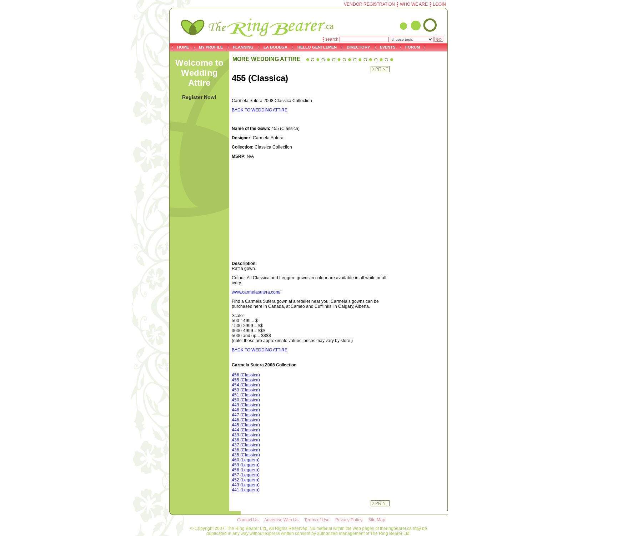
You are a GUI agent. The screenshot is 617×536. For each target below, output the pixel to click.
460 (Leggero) (246, 459)
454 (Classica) (246, 384)
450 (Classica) (246, 399)
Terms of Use (317, 519)
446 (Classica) (246, 419)
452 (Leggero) (246, 479)
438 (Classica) (246, 439)
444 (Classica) (246, 429)
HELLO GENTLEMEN (317, 47)
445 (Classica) (246, 424)
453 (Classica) (246, 389)
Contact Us (248, 519)
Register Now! (199, 97)
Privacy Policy (348, 519)
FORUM (412, 47)
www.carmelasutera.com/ (256, 292)
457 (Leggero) (246, 474)
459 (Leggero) (246, 464)
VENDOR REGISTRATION (369, 4)
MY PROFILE (211, 47)
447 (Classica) (246, 414)
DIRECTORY (358, 47)
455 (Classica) (246, 379)
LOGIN (439, 4)
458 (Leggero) (246, 469)
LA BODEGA (275, 47)
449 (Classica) (246, 404)
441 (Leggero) (246, 489)
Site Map (376, 519)
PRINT (380, 69)
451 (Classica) (246, 394)
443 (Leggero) (246, 484)
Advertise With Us (281, 519)
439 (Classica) (246, 434)
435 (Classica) (246, 454)
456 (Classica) (246, 374)
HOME (183, 47)
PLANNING (243, 47)
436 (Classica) (246, 449)
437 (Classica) (246, 444)
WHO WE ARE (414, 4)
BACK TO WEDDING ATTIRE (259, 109)
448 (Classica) (246, 409)
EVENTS (387, 47)
